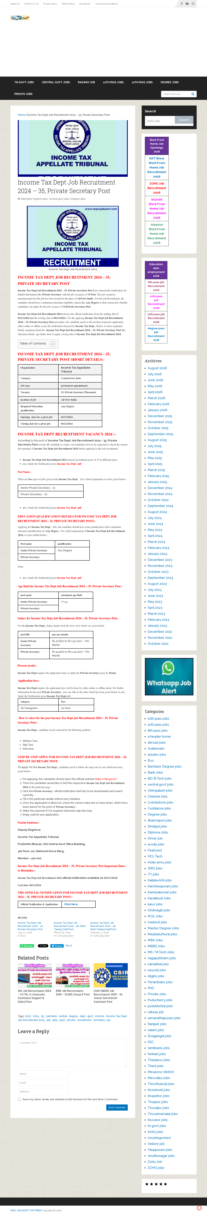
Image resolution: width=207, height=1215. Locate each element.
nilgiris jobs (156, 976)
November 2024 (160, 494)
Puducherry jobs (160, 1000)
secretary (99, 1020)
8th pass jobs (158, 730)
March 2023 (156, 614)
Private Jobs (23, 94)
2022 (28, 1016)
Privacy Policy (50, 4)
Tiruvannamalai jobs (163, 1114)
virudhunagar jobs (161, 1156)
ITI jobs (153, 874)
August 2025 (157, 440)
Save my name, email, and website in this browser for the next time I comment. (70, 1099)
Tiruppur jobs (158, 1102)
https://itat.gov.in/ (106, 779)
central (63, 1016)
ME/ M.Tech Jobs (161, 952)
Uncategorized (159, 1138)
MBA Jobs (155, 940)
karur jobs (155, 904)
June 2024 (155, 524)
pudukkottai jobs (160, 1006)
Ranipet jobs (157, 1024)
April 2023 (155, 608)
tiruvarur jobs (158, 1120)
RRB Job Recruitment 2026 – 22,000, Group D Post (73, 992)
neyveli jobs (157, 970)
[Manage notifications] (199, 1207)
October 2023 (158, 572)
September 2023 (160, 578)
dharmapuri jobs (160, 820)
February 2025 (158, 476)
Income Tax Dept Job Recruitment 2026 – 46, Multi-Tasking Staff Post (103, 926)
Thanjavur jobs (159, 1060)
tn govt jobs (24, 82)
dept (83, 1016)
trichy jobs (155, 1132)
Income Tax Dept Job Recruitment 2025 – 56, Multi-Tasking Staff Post (70, 926)
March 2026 (156, 398)
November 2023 (160, 566)
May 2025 (155, 458)
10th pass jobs (142, 82)
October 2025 (158, 428)
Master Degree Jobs (163, 928)
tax (108, 1020)
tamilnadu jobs (159, 1048)
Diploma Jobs (158, 832)
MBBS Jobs (156, 946)
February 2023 (158, 620)
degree (73, 1016)
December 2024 (160, 488)
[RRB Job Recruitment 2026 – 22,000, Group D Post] (73, 975)
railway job (86, 82)
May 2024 (155, 530)
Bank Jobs (155, 772)
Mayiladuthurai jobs (162, 934)
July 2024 (155, 518)
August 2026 (157, 368)
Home (21, 114)
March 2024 (156, 542)
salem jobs (156, 1030)
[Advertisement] (103, 52)
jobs (55, 1020)
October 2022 (158, 644)
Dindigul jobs (157, 826)
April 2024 (155, 536)
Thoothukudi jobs (161, 1084)
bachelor (51, 1016)
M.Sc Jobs (155, 916)
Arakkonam (156, 748)
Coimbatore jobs (160, 802)
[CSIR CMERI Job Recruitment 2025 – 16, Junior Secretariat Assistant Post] (111, 975)
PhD (151, 988)
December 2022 (160, 632)
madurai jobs (157, 922)
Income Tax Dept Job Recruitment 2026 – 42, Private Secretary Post (30, 926)
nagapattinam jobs (162, 958)
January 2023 (157, 626)
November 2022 (160, 638)
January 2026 (157, 410)
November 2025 (160, 422)
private (71, 1020)
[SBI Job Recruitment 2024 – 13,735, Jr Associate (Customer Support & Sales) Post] (35, 975)
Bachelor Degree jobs (34, 198)
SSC (151, 1042)
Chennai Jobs (158, 796)
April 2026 (155, 392)
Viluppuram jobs (160, 1150)
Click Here (71, 904)
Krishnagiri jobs (159, 910)
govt (90, 1016)
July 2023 (155, 590)
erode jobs (156, 844)
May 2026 (155, 386)
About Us (14, 4)
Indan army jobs (159, 862)
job (48, 1020)
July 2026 (155, 374)
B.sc (151, 760)
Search (193, 94)
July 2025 (154, 446)
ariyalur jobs (157, 754)
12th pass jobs (113, 82)
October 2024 (158, 500)
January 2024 (157, 554)
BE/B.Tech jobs (160, 778)
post (62, 1020)
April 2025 (155, 464)
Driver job (155, 838)
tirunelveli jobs (159, 1090)
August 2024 (157, 512)
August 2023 (157, 584)
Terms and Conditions (106, 4)
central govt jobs (56, 82)
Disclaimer (84, 4)
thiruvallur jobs (159, 1078)
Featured (155, 850)
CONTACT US (31, 4)
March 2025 (156, 470)
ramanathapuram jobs (164, 1018)
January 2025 (157, 482)
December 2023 (160, 560)
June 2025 (155, 452)
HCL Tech (155, 856)
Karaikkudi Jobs (159, 898)
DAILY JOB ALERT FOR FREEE (25, 1210)
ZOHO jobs (156, 1168)
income (99, 1016)
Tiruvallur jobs (158, 1108)
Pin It (69, 945)
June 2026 (155, 380)
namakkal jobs (158, 964)
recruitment (84, 1020)
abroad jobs (157, 742)
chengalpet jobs (160, 790)
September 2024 (160, 506)
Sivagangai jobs (159, 1036)
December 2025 (160, 416)
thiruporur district (161, 1072)
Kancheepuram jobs (163, 886)
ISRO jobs (155, 868)
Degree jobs (170, 82)
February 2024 (158, 548)
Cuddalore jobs (159, 808)
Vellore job (156, 1144)
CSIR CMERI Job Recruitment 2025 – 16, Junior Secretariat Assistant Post (108, 996)
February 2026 (158, 404)
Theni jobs (155, 1066)
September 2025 (160, 434)
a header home (159, 736)
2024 (36, 1016)
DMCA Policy (68, 4)
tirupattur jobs (158, 1096)
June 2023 (155, 596)
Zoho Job (155, 1162)
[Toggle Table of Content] (51, 344)
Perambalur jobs (160, 982)
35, (42, 1016)
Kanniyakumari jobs (162, 892)
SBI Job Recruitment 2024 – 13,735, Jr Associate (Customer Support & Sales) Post (34, 996)
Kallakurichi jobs (160, 880)
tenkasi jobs (157, 1054)
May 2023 (155, 602)
